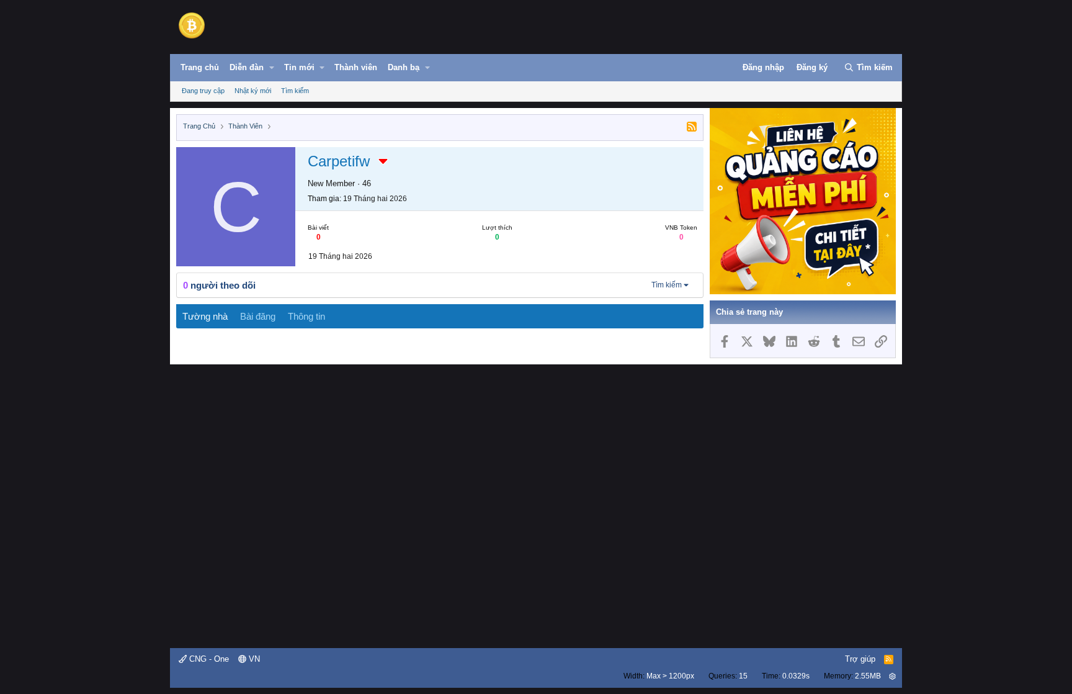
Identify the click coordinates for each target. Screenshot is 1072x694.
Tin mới (299, 67)
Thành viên (355, 67)
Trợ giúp (860, 659)
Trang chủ (200, 67)
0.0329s (796, 676)
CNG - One (208, 659)
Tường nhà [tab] (205, 316)
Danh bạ (403, 67)
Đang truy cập (203, 90)
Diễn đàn (247, 67)
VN (253, 659)
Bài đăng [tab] (257, 316)
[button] (272, 67)
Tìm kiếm (295, 90)
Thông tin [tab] (306, 316)
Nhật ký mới (252, 90)
